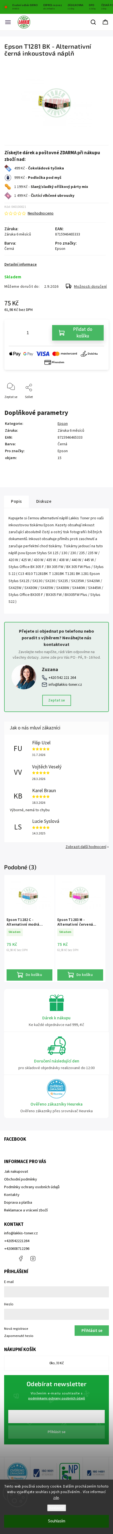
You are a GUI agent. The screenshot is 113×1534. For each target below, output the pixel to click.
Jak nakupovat (16, 1171)
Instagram (33, 1258)
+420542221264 (16, 1241)
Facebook (20, 1258)
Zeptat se (56, 700)
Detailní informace (20, 264)
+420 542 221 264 (62, 677)
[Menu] (7, 22)
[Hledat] (93, 22)
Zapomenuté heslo (18, 1335)
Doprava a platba (18, 1202)
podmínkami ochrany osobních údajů (56, 1398)
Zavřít (99, 406)
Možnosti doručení (90, 286)
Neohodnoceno (40, 213)
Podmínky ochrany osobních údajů (32, 1187)
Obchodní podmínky (20, 1179)
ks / (56, 1363)
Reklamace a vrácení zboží (26, 1210)
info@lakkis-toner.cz (65, 684)
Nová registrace (16, 1328)
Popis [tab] (16, 501)
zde (56, 1497)
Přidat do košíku (82, 332)
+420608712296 (16, 1249)
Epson (63, 423)
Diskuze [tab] (44, 501)
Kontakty (11, 1195)
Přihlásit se (57, 1432)
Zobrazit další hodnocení (86, 847)
